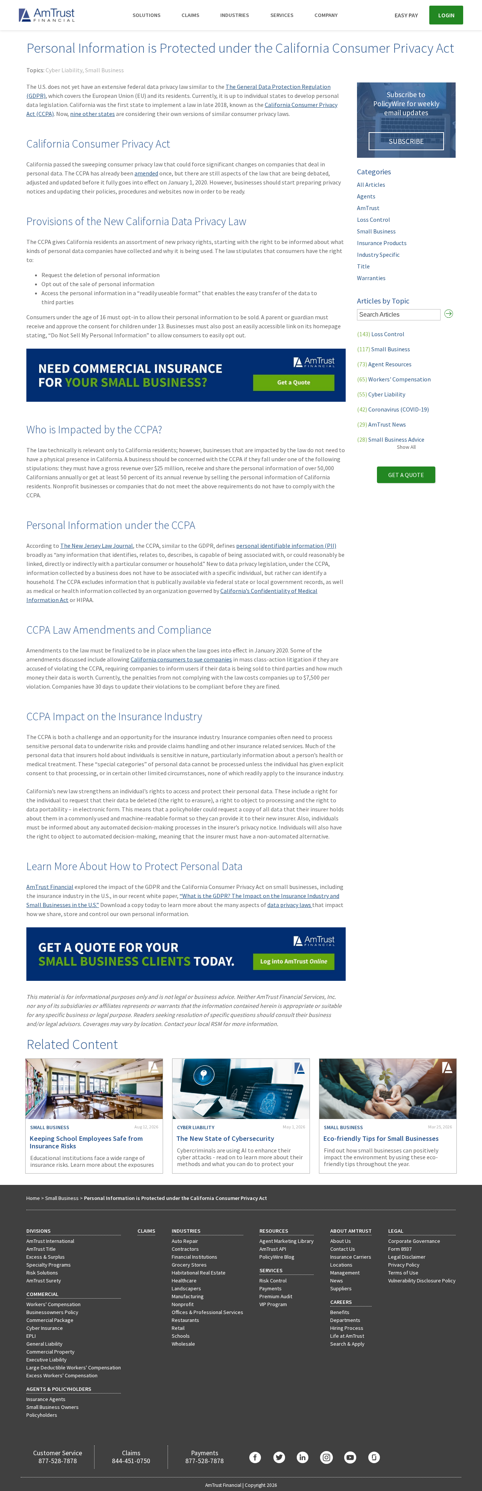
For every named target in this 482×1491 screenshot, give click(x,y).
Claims (190, 15)
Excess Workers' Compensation (62, 1375)
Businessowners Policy (52, 1312)
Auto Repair (185, 1241)
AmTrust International (50, 1241)
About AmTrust (351, 1230)
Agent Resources (384, 364)
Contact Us (342, 1249)
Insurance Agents (46, 1399)
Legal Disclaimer (407, 1256)
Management (345, 1272)
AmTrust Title (41, 1249)
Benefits (339, 1312)
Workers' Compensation (394, 379)
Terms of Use (403, 1272)
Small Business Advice (390, 439)
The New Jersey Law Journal (96, 545)
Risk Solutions (42, 1272)
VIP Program (273, 1304)
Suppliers (341, 1288)
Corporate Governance (414, 1241)
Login (446, 15)
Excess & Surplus (45, 1256)
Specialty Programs (48, 1264)
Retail (178, 1328)
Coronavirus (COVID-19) (393, 409)
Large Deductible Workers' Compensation (73, 1367)
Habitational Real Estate (199, 1272)
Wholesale (183, 1343)
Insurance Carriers (350, 1256)
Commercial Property (50, 1351)
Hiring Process (346, 1328)
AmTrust (368, 208)
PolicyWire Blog (276, 1256)
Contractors (185, 1249)
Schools (181, 1335)
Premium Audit (275, 1296)
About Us (340, 1241)
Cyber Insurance (44, 1328)
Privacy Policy (403, 1264)
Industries (234, 15)
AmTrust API (272, 1249)
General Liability (44, 1343)
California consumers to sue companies (181, 659)
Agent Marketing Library (286, 1241)
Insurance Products (382, 243)
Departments (345, 1320)
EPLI (31, 1335)
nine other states (92, 113)
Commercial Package (49, 1320)
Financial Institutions (194, 1256)
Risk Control (273, 1280)
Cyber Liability (64, 70)
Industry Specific (378, 254)
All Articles (371, 184)
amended (146, 173)
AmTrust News (381, 424)
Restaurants (185, 1320)
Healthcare (184, 1280)
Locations (341, 1264)
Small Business (104, 70)
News (336, 1280)
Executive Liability (46, 1359)
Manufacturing (188, 1296)
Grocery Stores (189, 1264)
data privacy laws (289, 905)
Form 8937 (400, 1249)
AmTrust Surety (43, 1280)
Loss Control (373, 219)
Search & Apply (347, 1343)
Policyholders (41, 1415)
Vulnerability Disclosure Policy (422, 1280)
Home (33, 1198)
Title (363, 266)
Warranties (371, 278)
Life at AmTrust (347, 1335)
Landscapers (186, 1288)
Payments (270, 1288)
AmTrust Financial (49, 886)
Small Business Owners (52, 1407)
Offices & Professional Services (207, 1312)
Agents (366, 196)
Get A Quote (406, 475)
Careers (341, 1302)
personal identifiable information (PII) (286, 545)
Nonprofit (183, 1304)
